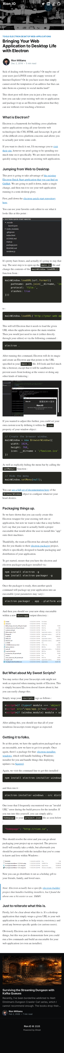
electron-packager (40, 545)
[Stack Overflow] (53, 3)
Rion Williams (18, 60)
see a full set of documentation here (30, 489)
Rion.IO (27, 1026)
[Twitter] (44, 3)
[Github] (58, 3)
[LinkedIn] (48, 3)
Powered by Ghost (32, 1030)
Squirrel (19, 764)
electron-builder (51, 888)
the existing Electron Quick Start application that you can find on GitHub (30, 179)
